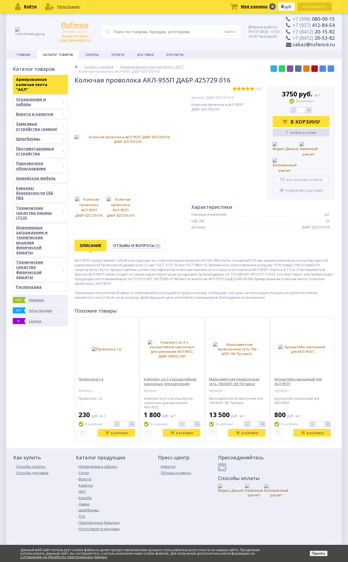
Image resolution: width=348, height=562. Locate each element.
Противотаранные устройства (35, 151)
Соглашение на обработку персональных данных (63, 556)
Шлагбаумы (28, 138)
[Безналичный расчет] (285, 165)
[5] (252, 88)
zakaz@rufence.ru (314, 44)
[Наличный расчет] (309, 149)
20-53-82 (314, 38)
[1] (234, 88)
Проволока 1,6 (91, 379)
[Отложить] (82, 433)
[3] (243, 88)
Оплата (117, 55)
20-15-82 (314, 31)
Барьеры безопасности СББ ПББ (34, 192)
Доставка (145, 55)
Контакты (175, 55)
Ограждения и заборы (31, 102)
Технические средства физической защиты (29, 269)
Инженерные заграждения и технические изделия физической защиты (32, 240)
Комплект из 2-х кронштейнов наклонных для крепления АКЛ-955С (170, 384)
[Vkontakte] (222, 467)
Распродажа (29, 286)
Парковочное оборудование (31, 166)
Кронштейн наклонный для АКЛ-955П (298, 381)
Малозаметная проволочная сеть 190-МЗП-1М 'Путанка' (234, 381)
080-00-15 (314, 19)
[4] (248, 88)
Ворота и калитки (34, 114)
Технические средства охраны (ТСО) (34, 212)
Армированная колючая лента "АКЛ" (31, 84)
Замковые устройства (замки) (36, 126)
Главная (23, 55)
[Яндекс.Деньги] (285, 147)
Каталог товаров (58, 55)
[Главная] (76, 66)
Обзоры (92, 55)
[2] (239, 88)
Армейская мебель (36, 178)
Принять (318, 553)
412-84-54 (314, 25)
